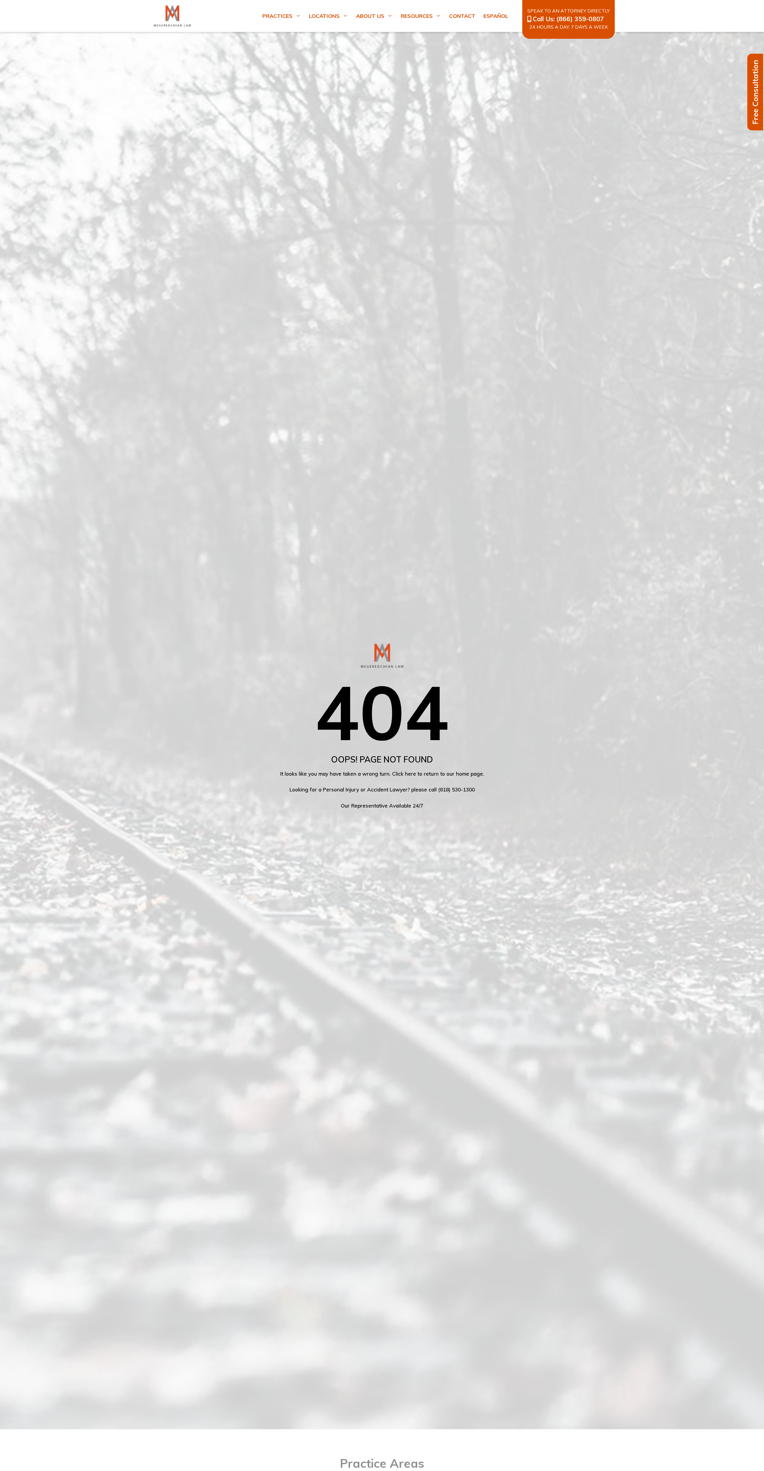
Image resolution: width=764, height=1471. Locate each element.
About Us (370, 16)
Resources (417, 16)
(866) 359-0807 (580, 19)
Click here (404, 774)
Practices (277, 16)
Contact (462, 16)
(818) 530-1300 (456, 789)
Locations (324, 16)
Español (495, 16)
